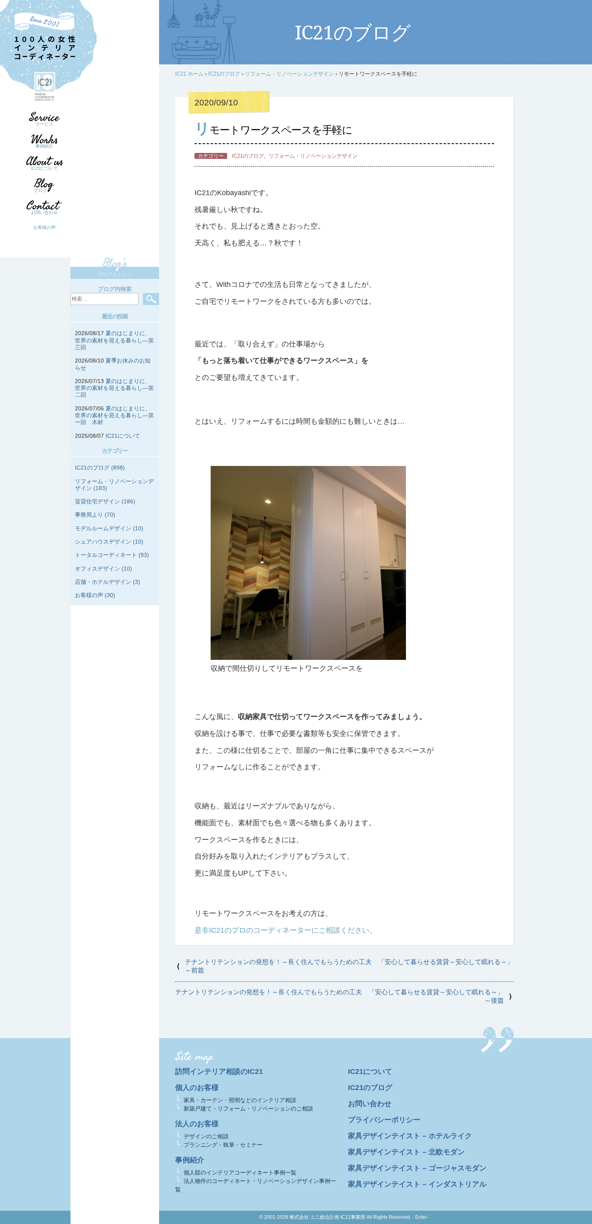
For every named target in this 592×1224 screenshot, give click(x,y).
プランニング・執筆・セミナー (223, 1145)
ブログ (40, 190)
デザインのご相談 (206, 1136)
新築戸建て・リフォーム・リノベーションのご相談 (248, 1108)
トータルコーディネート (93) (112, 555)
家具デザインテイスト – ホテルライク (410, 1136)
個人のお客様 (197, 1088)
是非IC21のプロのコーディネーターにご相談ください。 (286, 930)
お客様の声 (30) (95, 595)
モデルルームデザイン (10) (109, 528)
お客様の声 (44, 227)
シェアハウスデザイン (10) (109, 541)
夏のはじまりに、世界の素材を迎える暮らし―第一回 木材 (114, 415)
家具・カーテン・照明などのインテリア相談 (240, 1100)
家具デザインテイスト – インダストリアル (417, 1184)
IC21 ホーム (189, 74)
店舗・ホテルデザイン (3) (107, 582)
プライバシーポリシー (384, 1120)
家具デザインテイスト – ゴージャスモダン (417, 1168)
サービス (44, 124)
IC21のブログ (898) (100, 467)
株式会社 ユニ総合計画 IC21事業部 (327, 1217)
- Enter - (421, 1217)
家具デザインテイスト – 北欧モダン (406, 1152)
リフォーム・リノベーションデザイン (289, 74)
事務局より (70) (95, 514)
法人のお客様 (197, 1124)
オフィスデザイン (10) (103, 568)
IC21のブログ (224, 74)
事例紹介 (44, 146)
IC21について (44, 168)
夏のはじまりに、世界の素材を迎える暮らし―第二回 (114, 388)
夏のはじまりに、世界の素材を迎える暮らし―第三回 (114, 340)
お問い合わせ (44, 212)
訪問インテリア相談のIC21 (219, 1071)
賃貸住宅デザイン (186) (105, 501)
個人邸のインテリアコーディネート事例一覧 (240, 1172)
